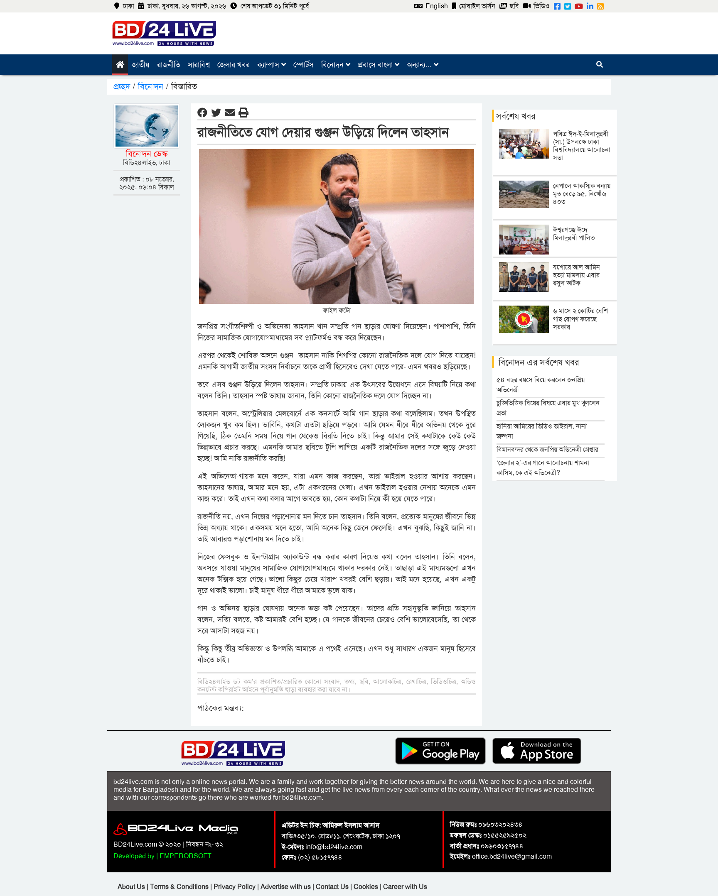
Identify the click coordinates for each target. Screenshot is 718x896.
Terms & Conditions (180, 886)
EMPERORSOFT (185, 856)
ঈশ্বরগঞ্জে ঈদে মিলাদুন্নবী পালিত (574, 233)
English (436, 6)
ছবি (513, 6)
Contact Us (333, 886)
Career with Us (405, 886)
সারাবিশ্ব (199, 65)
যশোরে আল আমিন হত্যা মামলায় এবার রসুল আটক (576, 275)
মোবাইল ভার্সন (476, 6)
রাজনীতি (168, 65)
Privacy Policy (235, 886)
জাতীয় (141, 65)
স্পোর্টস (303, 65)
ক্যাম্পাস (269, 65)
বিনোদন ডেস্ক (146, 153)
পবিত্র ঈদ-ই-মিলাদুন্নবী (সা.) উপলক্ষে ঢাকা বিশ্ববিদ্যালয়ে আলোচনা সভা (581, 146)
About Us (132, 886)
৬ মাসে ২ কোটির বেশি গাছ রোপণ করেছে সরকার (580, 318)
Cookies (366, 886)
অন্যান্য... (420, 65)
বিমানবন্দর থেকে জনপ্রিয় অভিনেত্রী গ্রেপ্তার (547, 449)
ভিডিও (541, 6)
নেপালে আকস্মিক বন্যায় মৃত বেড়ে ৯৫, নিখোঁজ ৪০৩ (581, 193)
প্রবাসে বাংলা (376, 65)
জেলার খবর (233, 65)
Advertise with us (286, 886)
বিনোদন (333, 65)
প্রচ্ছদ (123, 86)
